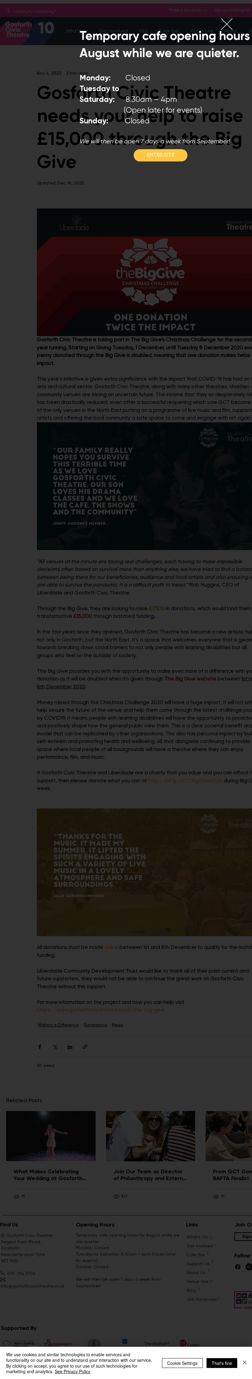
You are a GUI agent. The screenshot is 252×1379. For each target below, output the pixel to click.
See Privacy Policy (72, 1371)
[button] (227, 24)
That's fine (222, 1363)
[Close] (244, 1363)
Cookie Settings (182, 1363)
